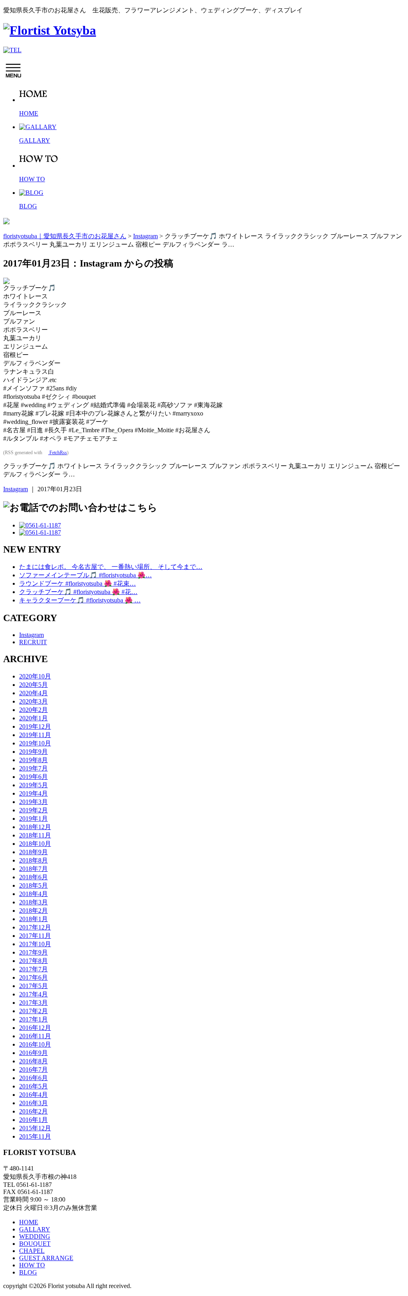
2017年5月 (33, 985)
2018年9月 (33, 852)
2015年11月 (35, 1136)
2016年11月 (35, 1036)
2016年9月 (33, 1052)
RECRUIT (33, 642)
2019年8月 (33, 760)
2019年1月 (33, 818)
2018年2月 (33, 910)
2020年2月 (33, 709)
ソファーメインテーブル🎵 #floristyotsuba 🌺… (85, 575)
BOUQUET (35, 1243)
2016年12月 (35, 1027)
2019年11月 (35, 734)
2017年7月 (33, 969)
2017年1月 (33, 1019)
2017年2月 (33, 1011)
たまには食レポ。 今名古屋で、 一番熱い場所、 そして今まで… (110, 566)
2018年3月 (33, 902)
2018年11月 (35, 835)
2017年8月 (33, 960)
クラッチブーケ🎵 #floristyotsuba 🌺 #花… (78, 591)
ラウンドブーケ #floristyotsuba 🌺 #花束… (77, 583)
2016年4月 (33, 1094)
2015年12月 (35, 1128)
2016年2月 (33, 1111)
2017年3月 (33, 1002)
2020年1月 (33, 718)
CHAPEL (32, 1250)
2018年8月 (33, 860)
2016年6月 (33, 1077)
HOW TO (32, 1265)
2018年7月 (33, 868)
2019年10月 (35, 743)
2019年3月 (33, 801)
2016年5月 (33, 1086)
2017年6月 (33, 977)
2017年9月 (33, 952)
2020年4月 (33, 693)
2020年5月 (33, 684)
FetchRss (57, 452)
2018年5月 (33, 885)
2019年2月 (33, 810)
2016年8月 (33, 1061)
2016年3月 (33, 1103)
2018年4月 (33, 893)
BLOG (28, 1272)
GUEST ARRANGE (46, 1258)
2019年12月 (35, 726)
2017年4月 (33, 994)
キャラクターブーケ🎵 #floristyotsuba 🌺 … (80, 600)
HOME (28, 1222)
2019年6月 (33, 776)
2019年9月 (33, 751)
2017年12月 (35, 927)
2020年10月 (35, 676)
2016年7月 (33, 1069)
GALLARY (34, 1229)
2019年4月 (33, 793)
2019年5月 (33, 785)
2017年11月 (35, 935)
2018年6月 (33, 877)
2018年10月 (35, 843)
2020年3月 (33, 701)
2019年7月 (33, 768)
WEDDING (34, 1236)
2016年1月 (33, 1119)
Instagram (15, 489)
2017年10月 (35, 944)
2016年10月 (35, 1044)
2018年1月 (33, 919)
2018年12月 (35, 826)
